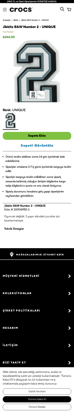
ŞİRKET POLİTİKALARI (21, 310)
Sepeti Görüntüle (37, 145)
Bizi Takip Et (14, 362)
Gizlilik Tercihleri (37, 391)
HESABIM (10, 328)
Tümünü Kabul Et (37, 399)
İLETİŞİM (10, 345)
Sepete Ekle (37, 136)
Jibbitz (15, 20)
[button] (37, 276)
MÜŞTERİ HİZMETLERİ (21, 276)
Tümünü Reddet (37, 407)
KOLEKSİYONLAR (17, 293)
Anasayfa (6, 20)
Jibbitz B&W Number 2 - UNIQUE (35, 20)
